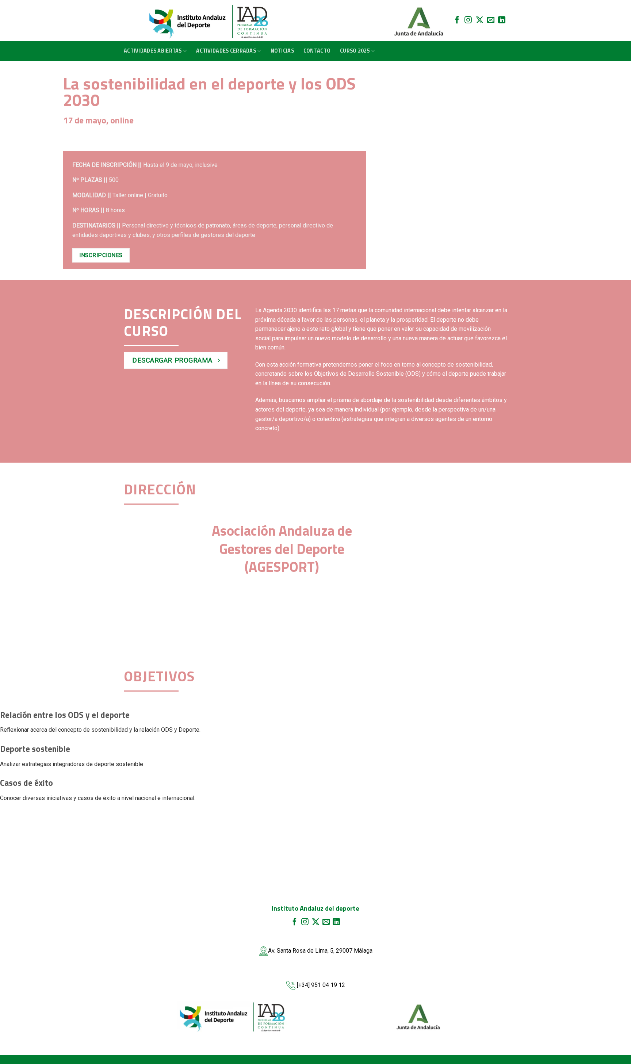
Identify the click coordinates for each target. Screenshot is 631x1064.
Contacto (316, 51)
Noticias (282, 51)
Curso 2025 (355, 51)
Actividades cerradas (226, 51)
